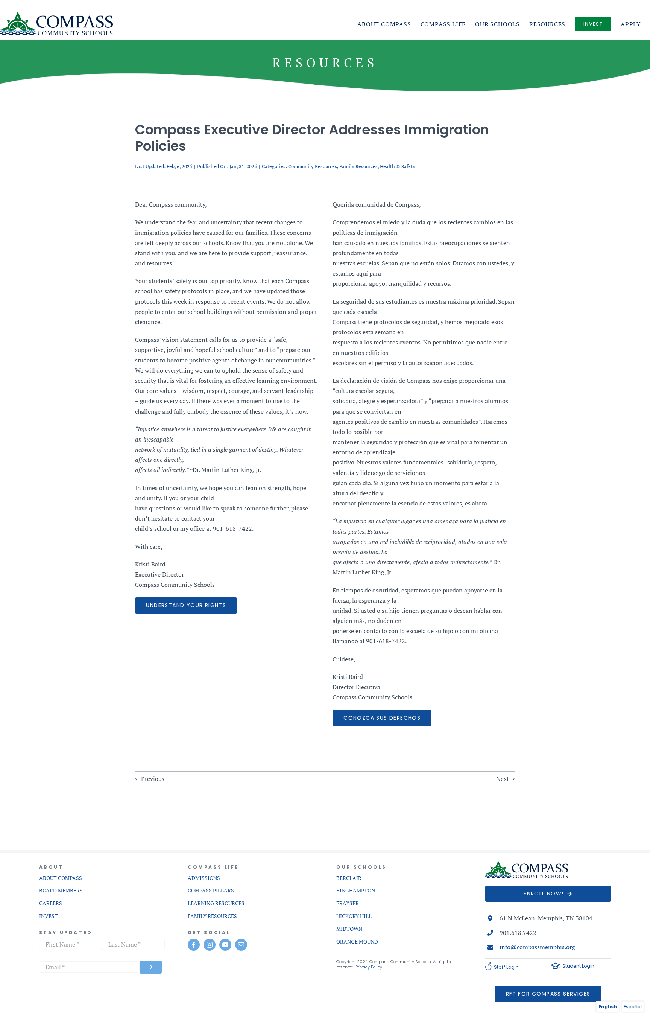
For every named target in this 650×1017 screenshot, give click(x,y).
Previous (152, 779)
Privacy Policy (368, 967)
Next (502, 779)
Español (633, 1006)
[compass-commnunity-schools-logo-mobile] (526, 864)
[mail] (241, 945)
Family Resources (358, 166)
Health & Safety (397, 166)
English (607, 1006)
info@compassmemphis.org (537, 947)
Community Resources (312, 166)
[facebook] (194, 945)
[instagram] (210, 945)
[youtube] (225, 945)
